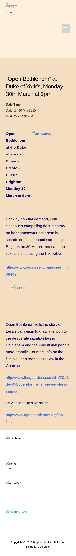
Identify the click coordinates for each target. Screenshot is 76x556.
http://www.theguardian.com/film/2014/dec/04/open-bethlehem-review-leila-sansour (37, 384)
